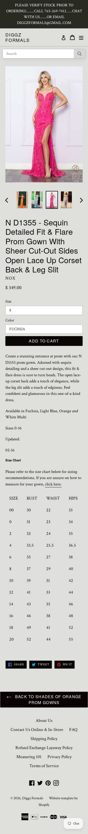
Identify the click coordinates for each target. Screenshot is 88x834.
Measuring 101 (29, 757)
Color (9, 320)
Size (8, 301)
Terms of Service (44, 766)
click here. (53, 484)
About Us (44, 720)
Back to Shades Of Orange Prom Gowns (48, 699)
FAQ (73, 729)
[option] (22, 200)
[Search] (79, 53)
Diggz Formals (17, 37)
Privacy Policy (59, 757)
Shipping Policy (44, 738)
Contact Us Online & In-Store (37, 729)
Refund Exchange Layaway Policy (44, 748)
